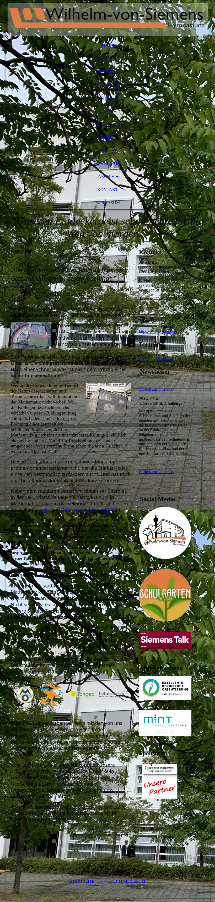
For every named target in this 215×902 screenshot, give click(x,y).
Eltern (106, 137)
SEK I (106, 98)
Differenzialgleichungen (87, 510)
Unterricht (106, 85)
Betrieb (106, 72)
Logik (44, 510)
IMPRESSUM (133, 881)
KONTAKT (107, 881)
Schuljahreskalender (155, 359)
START (107, 45)
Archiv (106, 176)
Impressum (107, 202)
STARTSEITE (82, 881)
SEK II (106, 111)
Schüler (106, 124)
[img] (108, 19)
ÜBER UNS (106, 59)
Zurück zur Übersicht (156, 389)
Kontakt (107, 189)
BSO (106, 150)
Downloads (107, 163)
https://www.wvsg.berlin (159, 331)
